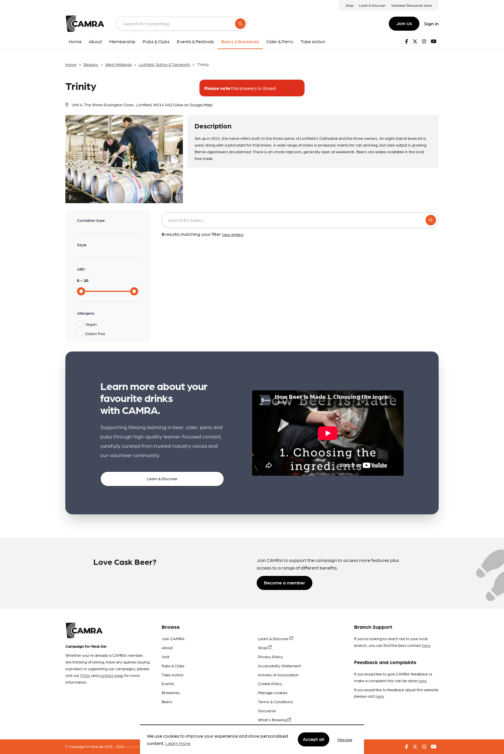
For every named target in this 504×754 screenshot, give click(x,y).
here (426, 645)
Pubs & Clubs (173, 665)
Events (168, 683)
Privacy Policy (270, 656)
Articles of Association (278, 674)
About (167, 647)
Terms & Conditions (275, 701)
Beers (167, 701)
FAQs (85, 675)
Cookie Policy (270, 683)
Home (70, 64)
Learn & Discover (372, 5)
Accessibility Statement (279, 665)
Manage (344, 739)
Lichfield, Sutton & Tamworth (164, 64)
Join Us (404, 23)
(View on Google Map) (193, 104)
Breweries (171, 692)
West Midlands (118, 64)
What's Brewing (273, 719)
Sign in (431, 23)
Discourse (267, 710)
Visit (165, 656)
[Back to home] (84, 23)
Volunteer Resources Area (411, 5)
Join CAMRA (173, 638)
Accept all (313, 739)
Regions (90, 64)
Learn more (177, 743)
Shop (350, 5)
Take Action (172, 674)
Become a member (284, 582)
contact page (111, 675)
